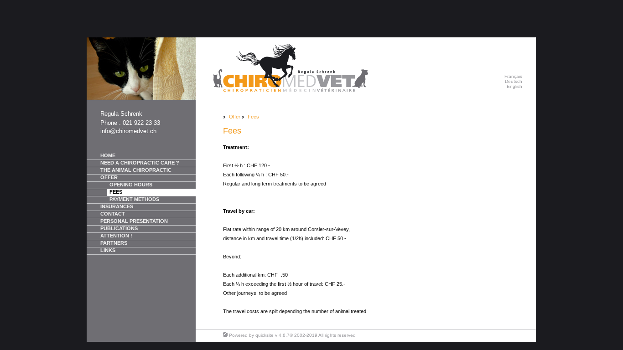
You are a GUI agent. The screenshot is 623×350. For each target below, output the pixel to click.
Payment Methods (134, 199)
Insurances (116, 206)
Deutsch (513, 81)
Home (107, 155)
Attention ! (116, 235)
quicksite (264, 335)
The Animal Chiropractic (135, 170)
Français (513, 76)
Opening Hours (130, 184)
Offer (109, 177)
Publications (119, 228)
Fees (115, 192)
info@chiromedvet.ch (128, 131)
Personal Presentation (134, 221)
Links (107, 250)
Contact (112, 213)
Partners (113, 243)
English (514, 86)
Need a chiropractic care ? (139, 162)
